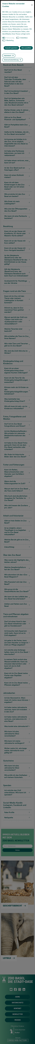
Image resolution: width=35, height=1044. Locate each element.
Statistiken (24, 38)
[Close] (32, 5)
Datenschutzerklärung (11, 60)
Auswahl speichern (11, 48)
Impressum (7, 55)
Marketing (10, 40)
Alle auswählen (26, 48)
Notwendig (10, 38)
